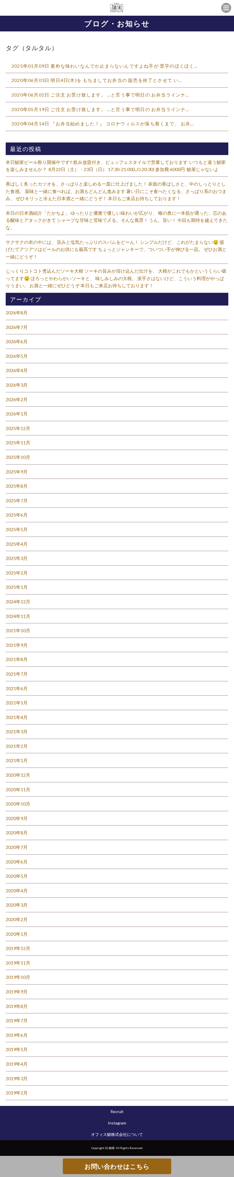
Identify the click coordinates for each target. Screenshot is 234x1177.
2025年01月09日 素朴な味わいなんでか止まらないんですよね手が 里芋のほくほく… (104, 66)
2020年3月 (17, 904)
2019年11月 (18, 962)
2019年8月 (17, 1006)
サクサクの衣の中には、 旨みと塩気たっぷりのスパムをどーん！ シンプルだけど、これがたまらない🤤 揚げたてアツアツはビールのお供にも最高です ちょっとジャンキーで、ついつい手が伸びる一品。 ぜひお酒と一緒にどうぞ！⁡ (116, 249)
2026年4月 (17, 370)
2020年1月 (17, 934)
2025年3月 (17, 558)
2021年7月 (17, 673)
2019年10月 (18, 977)
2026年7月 (17, 327)
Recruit (117, 1111)
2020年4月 (17, 890)
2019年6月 (17, 1035)
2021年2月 (17, 746)
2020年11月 (18, 789)
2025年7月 (17, 500)
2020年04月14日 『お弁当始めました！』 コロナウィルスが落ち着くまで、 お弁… (102, 123)
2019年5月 (17, 1049)
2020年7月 (17, 847)
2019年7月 (17, 1020)
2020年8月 (17, 832)
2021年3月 (17, 731)
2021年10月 (18, 630)
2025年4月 (17, 544)
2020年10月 (18, 803)
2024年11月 (18, 616)
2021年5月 (17, 702)
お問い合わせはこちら (117, 1166)
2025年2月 (17, 572)
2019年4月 (17, 1063)
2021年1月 (17, 760)
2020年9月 (17, 818)
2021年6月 (17, 688)
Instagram (117, 1122)
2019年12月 (18, 948)
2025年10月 (18, 457)
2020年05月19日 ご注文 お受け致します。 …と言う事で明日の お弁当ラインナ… (100, 109)
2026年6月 (17, 341)
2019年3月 (17, 1078)
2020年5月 (17, 876)
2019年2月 (17, 1092)
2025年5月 (17, 529)
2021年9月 (17, 645)
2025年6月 (17, 514)
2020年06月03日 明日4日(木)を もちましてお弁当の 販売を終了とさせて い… (96, 80)
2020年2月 (17, 919)
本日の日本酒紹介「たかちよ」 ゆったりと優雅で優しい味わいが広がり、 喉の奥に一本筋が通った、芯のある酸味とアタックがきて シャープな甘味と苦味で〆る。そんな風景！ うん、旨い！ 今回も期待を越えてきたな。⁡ (116, 220)
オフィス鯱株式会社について (117, 1134)
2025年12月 (18, 428)
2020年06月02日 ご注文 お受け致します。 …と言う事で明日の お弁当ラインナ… (100, 94)
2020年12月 (18, 775)
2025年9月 (17, 471)
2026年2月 (17, 399)
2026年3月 (17, 384)
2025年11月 (18, 442)
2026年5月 (17, 356)
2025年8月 (17, 486)
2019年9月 (17, 991)
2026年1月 (17, 413)
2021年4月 (17, 717)
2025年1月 (17, 587)
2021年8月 (17, 659)
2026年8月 (17, 312)
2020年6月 (17, 861)
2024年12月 (18, 601)
